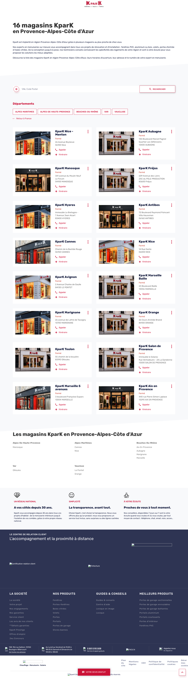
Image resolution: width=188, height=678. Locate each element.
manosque (18, 447)
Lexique (100, 613)
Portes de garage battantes (154, 609)
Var (106, 112)
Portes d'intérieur (149, 621)
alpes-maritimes (83, 443)
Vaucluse (120, 112)
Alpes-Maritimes (24, 112)
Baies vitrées (59, 609)
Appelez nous (170, 648)
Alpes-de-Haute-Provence (55, 112)
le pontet (79, 470)
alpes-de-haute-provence (26, 443)
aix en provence (144, 447)
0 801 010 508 (94, 648)
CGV (143, 663)
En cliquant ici (168, 651)
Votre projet (16, 604)
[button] (4, 4)
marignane (142, 454)
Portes (56, 617)
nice (77, 451)
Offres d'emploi (17, 634)
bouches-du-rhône (147, 443)
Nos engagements (19, 609)
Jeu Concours (17, 638)
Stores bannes (60, 630)
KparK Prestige (17, 630)
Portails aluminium (149, 613)
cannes (78, 447)
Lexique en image (105, 609)
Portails (57, 621)
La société (15, 600)
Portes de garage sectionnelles (156, 600)
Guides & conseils (105, 600)
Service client (17, 617)
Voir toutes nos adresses (17, 652)
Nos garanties (17, 613)
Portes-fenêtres (61, 604)
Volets (56, 613)
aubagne (141, 451)
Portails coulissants (150, 617)
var (14, 466)
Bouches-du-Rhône (87, 112)
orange (78, 474)
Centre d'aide (103, 604)
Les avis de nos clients (21, 621)
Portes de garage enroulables (155, 604)
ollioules (17, 470)
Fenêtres (57, 600)
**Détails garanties (19, 626)
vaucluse (79, 466)
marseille (141, 458)
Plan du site (123, 663)
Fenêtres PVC (146, 626)
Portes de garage (62, 626)
